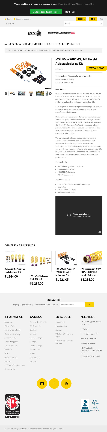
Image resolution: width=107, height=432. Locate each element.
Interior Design (36, 345)
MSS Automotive (67, 79)
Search (7, 353)
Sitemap (8, 361)
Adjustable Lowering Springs (25, 50)
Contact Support (11, 342)
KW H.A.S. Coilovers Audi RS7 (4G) (39, 277)
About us (8, 322)
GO (89, 304)
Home (9, 50)
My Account (60, 322)
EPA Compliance (11, 345)
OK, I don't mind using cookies (46, 12)
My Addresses (61, 326)
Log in (9, 19)
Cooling (33, 330)
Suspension (34, 357)
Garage (33, 342)
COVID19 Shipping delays (15, 365)
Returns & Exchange (12, 334)
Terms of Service (11, 357)
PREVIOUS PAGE (96, 68)
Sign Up (58, 330)
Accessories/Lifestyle (38, 322)
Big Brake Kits (35, 326)
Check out (10, 23)
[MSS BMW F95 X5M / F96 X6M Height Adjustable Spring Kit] (66, 258)
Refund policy (10, 369)
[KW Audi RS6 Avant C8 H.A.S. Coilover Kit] (15, 258)
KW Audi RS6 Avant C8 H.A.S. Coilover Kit (15, 270)
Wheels (33, 361)
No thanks (70, 12)
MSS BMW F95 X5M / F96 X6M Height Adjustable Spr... (65, 272)
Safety (32, 353)
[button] (81, 19)
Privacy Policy (10, 326)
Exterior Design (36, 338)
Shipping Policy (10, 338)
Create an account (23, 19)
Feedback (8, 349)
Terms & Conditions (12, 330)
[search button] (101, 24)
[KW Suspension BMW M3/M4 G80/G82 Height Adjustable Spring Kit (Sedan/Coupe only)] (91, 258)
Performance (35, 349)
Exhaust (33, 334)
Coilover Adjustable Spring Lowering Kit (76, 76)
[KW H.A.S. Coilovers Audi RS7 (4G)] (41, 261)
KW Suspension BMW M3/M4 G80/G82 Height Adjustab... (91, 272)
